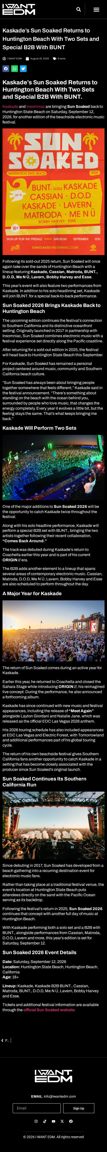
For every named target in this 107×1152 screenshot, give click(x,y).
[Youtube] (53, 1121)
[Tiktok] (45, 1121)
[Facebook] (71, 1121)
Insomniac (36, 106)
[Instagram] (36, 1121)
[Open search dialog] (79, 10)
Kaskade (10, 106)
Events (61, 58)
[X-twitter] (62, 1121)
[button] (96, 9)
